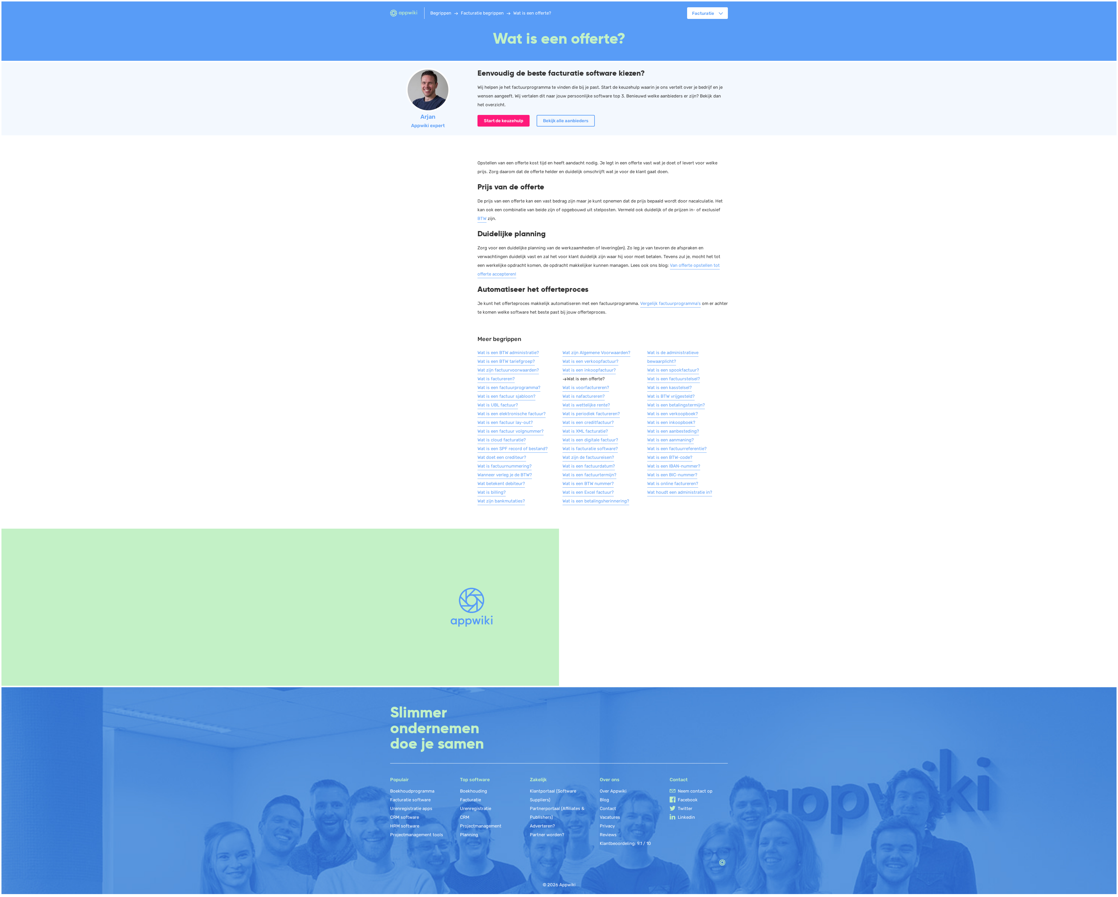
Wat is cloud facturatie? (501, 440)
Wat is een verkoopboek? (672, 413)
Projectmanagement (480, 826)
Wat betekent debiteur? (501, 483)
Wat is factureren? (496, 378)
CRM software (404, 817)
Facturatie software (410, 799)
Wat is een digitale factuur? (590, 440)
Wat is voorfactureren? (585, 387)
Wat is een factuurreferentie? (677, 448)
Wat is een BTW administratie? (508, 352)
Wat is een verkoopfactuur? (590, 361)
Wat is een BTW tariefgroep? (506, 361)
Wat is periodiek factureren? (591, 413)
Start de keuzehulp (503, 120)
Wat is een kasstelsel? (669, 387)
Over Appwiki (613, 791)
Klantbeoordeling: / (625, 843)
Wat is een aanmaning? (670, 440)
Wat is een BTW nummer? (588, 483)
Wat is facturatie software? (590, 448)
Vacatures (610, 817)
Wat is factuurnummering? (504, 466)
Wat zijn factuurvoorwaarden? (508, 370)
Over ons (610, 779)
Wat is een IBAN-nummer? (673, 466)
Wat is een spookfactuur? (673, 370)
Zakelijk (538, 779)
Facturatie (470, 799)
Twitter (685, 808)
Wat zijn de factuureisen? (588, 457)
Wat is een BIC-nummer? (672, 474)
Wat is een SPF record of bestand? (512, 448)
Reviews (608, 834)
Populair (399, 779)
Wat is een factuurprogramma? (508, 387)
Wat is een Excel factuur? (588, 492)
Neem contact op (695, 791)
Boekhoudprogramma (412, 791)
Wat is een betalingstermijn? (676, 405)
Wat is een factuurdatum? (588, 466)
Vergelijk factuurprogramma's (670, 303)
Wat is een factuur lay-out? (505, 422)
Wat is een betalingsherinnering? (595, 501)
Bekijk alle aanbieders (565, 120)
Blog (604, 799)
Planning (469, 834)
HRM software (404, 826)
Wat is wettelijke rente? (586, 405)
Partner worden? (547, 834)
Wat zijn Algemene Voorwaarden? (596, 352)
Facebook (688, 799)
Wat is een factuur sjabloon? (506, 396)
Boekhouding (473, 791)
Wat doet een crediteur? (501, 457)
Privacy (607, 826)
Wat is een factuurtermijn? (589, 474)
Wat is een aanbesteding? (673, 431)
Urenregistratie (475, 808)
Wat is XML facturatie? (585, 431)
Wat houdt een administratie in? (679, 492)
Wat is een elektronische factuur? (511, 413)
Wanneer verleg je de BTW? (504, 474)
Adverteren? (542, 826)
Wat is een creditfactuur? (588, 422)
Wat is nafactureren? (583, 396)
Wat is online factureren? (672, 483)
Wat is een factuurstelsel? (673, 378)
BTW (482, 218)
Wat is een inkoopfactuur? (589, 370)
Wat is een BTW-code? (669, 457)
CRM (464, 817)
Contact (608, 808)
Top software (475, 779)
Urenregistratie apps (411, 808)
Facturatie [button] (703, 13)
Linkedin (686, 817)
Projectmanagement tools (416, 834)
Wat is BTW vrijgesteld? (671, 396)
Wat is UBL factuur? (497, 405)
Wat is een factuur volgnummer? (510, 431)
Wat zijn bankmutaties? (501, 501)
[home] (407, 13)
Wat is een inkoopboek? (671, 422)
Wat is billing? (491, 492)
